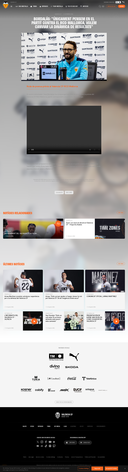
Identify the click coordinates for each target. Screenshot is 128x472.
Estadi (32, 426)
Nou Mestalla (23, 6)
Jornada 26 (59, 192)
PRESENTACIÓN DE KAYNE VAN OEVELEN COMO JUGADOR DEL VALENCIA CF (94, 318)
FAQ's (24, 457)
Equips (25, 426)
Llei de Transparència (77, 457)
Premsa (67, 457)
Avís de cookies (40, 457)
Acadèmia (73, 426)
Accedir (122, 6)
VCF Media (57, 426)
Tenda (35, 6)
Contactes (60, 457)
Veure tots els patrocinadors (64, 402)
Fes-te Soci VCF (72, 6)
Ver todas (120, 212)
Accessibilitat (101, 457)
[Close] (125, 468)
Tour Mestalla (58, 6)
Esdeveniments (101, 426)
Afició (81, 426)
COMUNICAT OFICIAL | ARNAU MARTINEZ (101, 296)
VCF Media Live (8, 313)
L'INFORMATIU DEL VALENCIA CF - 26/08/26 (11, 317)
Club (65, 426)
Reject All (97, 468)
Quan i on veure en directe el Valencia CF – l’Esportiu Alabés (79, 224)
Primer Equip (7, 294)
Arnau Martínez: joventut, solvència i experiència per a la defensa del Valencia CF (21, 297)
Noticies (85, 6)
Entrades (44, 6)
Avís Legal (31, 457)
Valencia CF (7, 231)
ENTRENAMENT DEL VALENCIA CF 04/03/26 (20, 233)
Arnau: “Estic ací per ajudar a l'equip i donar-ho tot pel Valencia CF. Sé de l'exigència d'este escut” (64, 297)
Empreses (90, 426)
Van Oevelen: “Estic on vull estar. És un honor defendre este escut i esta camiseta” (54, 318)
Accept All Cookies (111, 468)
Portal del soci (112, 6)
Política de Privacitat (90, 457)
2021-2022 (69, 192)
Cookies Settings (50, 457)
